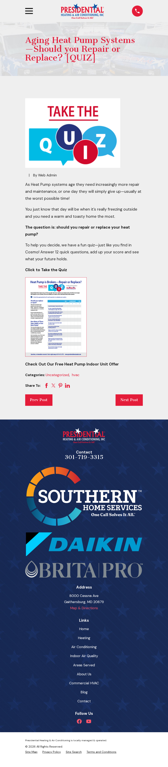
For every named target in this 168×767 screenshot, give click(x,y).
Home (84, 629)
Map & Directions (84, 608)
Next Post (129, 400)
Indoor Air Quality (84, 656)
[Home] (82, 11)
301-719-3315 (84, 457)
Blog (84, 692)
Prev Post (39, 400)
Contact (84, 701)
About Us (84, 674)
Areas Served (84, 665)
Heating (84, 638)
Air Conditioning (84, 647)
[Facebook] (79, 721)
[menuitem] (31, 752)
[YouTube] (88, 721)
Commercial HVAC (84, 683)
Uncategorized (57, 375)
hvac (75, 375)
